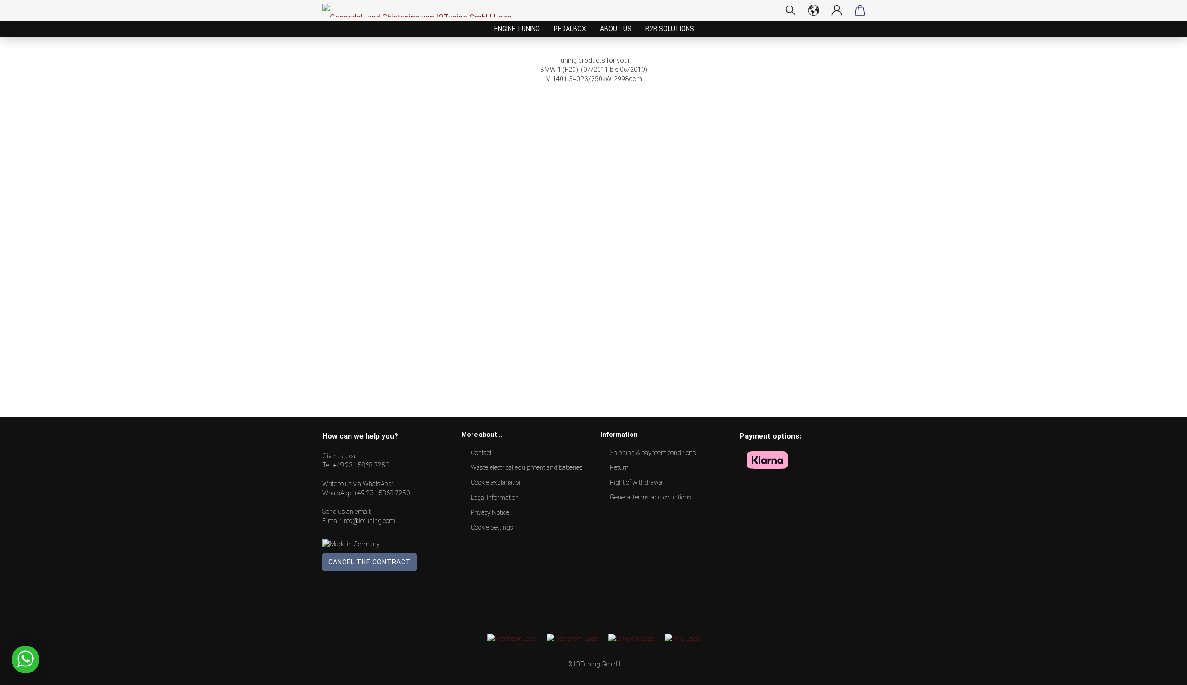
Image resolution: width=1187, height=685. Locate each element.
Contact (481, 452)
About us (616, 28)
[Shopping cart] (860, 10)
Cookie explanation (497, 482)
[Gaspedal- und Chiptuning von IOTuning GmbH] (420, 10)
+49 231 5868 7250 (361, 465)
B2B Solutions (669, 28)
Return (619, 467)
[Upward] (1161, 671)
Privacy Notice (490, 512)
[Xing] (682, 638)
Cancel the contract (369, 562)
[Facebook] (511, 638)
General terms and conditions (650, 497)
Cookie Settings (492, 527)
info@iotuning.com (368, 521)
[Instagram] (572, 638)
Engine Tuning (517, 28)
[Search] (790, 10)
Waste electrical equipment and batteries (527, 467)
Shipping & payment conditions (653, 452)
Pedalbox (570, 28)
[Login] (837, 10)
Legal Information (495, 497)
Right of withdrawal (637, 482)
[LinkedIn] (631, 638)
